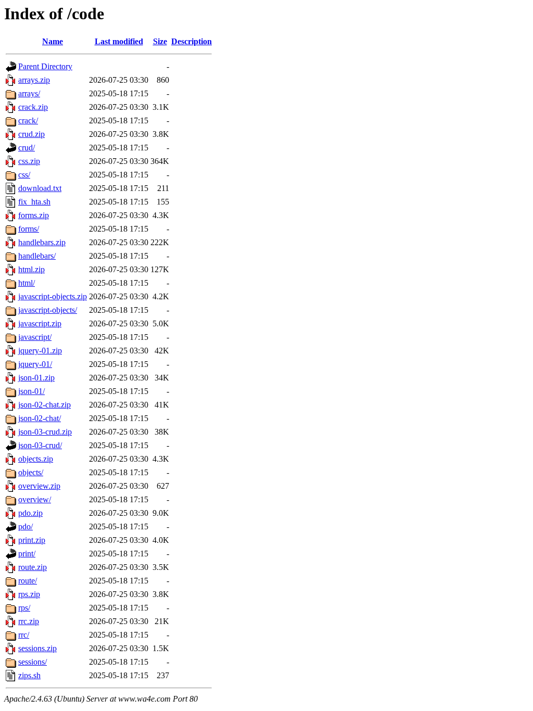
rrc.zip (28, 621)
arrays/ (29, 93)
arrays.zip (34, 79)
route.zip (32, 567)
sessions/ (32, 661)
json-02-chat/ (39, 418)
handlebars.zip (42, 242)
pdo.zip (30, 513)
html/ (26, 282)
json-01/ (31, 391)
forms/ (28, 228)
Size (160, 41)
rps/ (24, 607)
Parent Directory (45, 66)
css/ (24, 174)
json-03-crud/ (40, 445)
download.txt (39, 188)
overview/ (34, 499)
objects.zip (35, 458)
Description (191, 41)
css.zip (29, 161)
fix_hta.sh (34, 201)
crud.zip (31, 134)
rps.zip (29, 594)
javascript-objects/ (47, 310)
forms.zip (33, 215)
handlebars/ (37, 255)
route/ (27, 580)
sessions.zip (37, 648)
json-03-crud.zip (45, 431)
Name (52, 41)
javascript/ (35, 337)
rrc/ (23, 634)
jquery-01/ (35, 364)
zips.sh (29, 675)
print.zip (31, 540)
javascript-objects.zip (52, 296)
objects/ (30, 472)
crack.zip (33, 107)
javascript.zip (39, 323)
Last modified (119, 41)
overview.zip (39, 485)
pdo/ (25, 526)
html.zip (31, 269)
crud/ (26, 147)
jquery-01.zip (40, 350)
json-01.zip (36, 377)
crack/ (28, 120)
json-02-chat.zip (44, 404)
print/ (26, 553)
